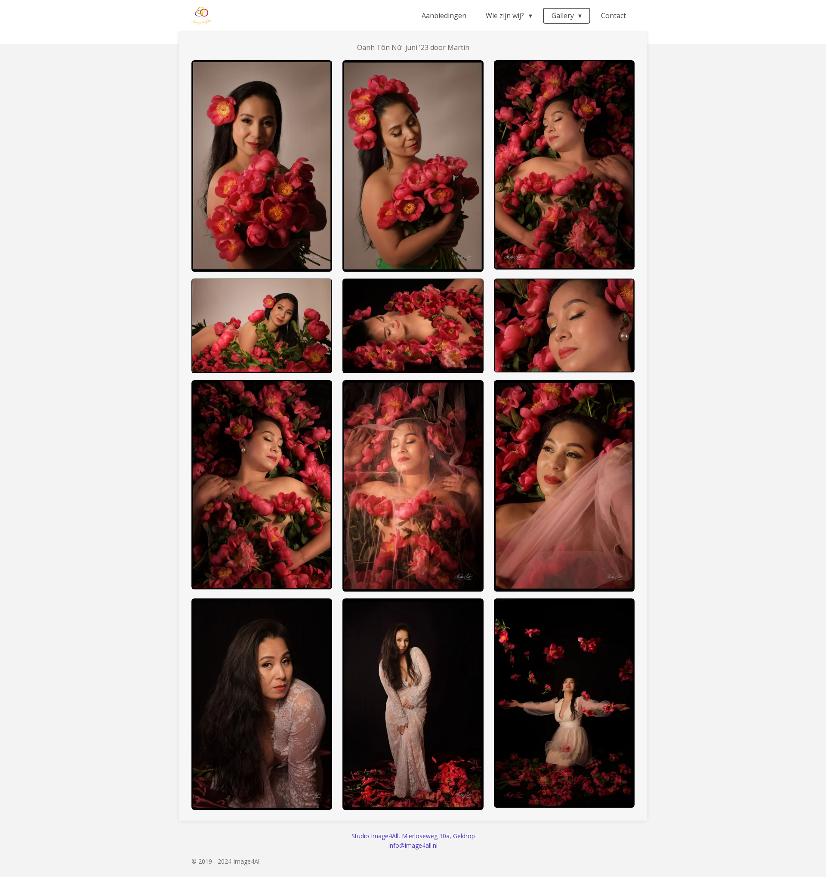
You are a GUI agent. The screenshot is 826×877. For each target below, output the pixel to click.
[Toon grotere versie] (261, 166)
